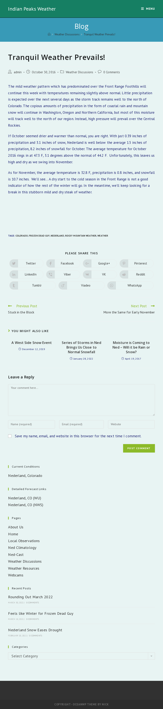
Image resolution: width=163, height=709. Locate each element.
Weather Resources (23, 568)
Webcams (15, 575)
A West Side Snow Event (31, 342)
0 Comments (111, 72)
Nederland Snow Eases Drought (35, 629)
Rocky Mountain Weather (80, 235)
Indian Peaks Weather (32, 9)
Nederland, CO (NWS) (25, 504)
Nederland (57, 235)
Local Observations (24, 540)
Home (13, 534)
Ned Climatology (22, 547)
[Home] (49, 34)
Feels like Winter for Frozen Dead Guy (40, 613)
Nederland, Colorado (25, 475)
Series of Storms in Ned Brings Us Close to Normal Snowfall (81, 347)
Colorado (21, 235)
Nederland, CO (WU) (24, 498)
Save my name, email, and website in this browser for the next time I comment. (78, 436)
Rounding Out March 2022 (30, 596)
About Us (15, 527)
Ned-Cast (16, 554)
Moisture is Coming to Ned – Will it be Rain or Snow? (131, 347)
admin (18, 72)
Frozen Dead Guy (39, 235)
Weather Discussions (79, 72)
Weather (102, 235)
